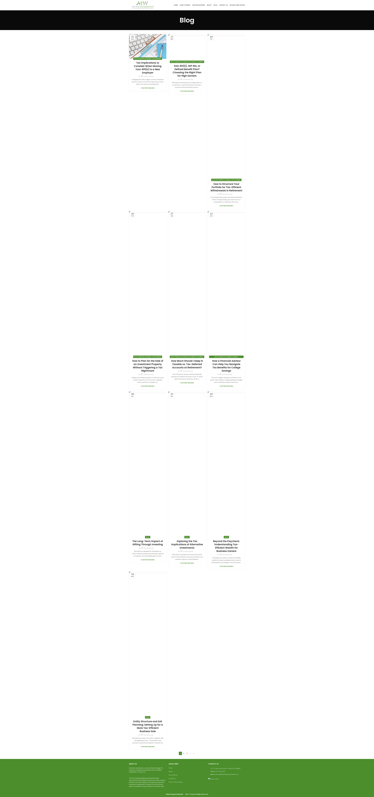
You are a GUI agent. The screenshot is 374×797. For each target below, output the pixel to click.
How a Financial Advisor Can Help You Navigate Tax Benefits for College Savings (226, 365)
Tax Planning (156, 58)
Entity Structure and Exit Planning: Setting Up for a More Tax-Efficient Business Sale (147, 726)
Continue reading (148, 88)
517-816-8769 (220, 771)
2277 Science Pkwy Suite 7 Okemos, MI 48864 (225, 768)
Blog (136, 58)
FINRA (140, 772)
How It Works (173, 775)
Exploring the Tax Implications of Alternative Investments (187, 544)
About (171, 771)
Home (170, 768)
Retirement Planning (196, 62)
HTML (171, 782)
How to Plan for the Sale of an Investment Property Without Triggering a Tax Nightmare (147, 365)
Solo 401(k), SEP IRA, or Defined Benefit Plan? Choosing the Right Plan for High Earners (187, 70)
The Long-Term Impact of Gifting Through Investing (147, 543)
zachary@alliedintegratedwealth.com (226, 774)
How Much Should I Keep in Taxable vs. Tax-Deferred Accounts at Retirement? (187, 364)
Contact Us (172, 778)
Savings (235, 357)
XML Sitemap (178, 782)
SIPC (144, 772)
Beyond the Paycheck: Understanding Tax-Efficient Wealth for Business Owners (226, 546)
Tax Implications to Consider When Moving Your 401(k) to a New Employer (147, 67)
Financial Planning (144, 58)
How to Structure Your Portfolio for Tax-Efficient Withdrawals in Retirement (226, 187)
